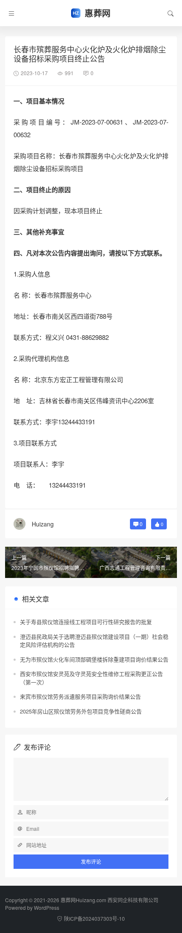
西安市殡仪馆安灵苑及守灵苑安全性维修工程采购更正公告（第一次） (91, 678)
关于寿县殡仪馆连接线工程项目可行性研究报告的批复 (86, 622)
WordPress (46, 907)
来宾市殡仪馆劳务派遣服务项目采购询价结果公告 (80, 696)
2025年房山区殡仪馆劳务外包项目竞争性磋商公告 (81, 711)
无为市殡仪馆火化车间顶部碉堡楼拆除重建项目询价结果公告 (94, 659)
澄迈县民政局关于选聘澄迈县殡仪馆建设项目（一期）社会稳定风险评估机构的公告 (94, 640)
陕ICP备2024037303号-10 (94, 918)
